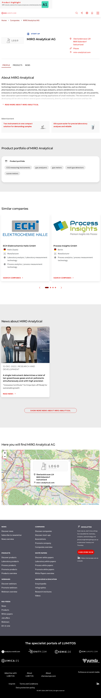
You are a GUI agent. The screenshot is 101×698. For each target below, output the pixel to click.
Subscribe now (85, 552)
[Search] (76, 13)
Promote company (43, 543)
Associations (40, 539)
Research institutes (43, 591)
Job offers (5, 618)
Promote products (9, 569)
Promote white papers (44, 569)
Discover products (9, 557)
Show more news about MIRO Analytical (50, 410)
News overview (7, 539)
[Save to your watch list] (92, 13)
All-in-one (5, 626)
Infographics (40, 587)
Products (17, 65)
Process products (8, 565)
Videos (38, 595)
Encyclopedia (40, 583)
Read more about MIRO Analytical (22, 104)
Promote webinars (9, 587)
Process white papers (44, 565)
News (27, 65)
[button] (50, 488)
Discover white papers (44, 557)
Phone (76, 48)
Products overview (9, 573)
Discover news (7, 531)
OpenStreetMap (93, 504)
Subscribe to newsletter (11, 535)
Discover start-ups (43, 535)
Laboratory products (10, 561)
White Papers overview (44, 573)
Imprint (12, 683)
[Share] (82, 13)
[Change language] (87, 13)
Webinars (5, 622)
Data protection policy (25, 687)
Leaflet (83, 504)
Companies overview (43, 547)
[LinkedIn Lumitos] (98, 683)
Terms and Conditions (29, 683)
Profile (6, 65)
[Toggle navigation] (98, 13)
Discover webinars (9, 583)
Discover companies (43, 531)
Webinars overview (9, 591)
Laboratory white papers (45, 561)
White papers (7, 614)
